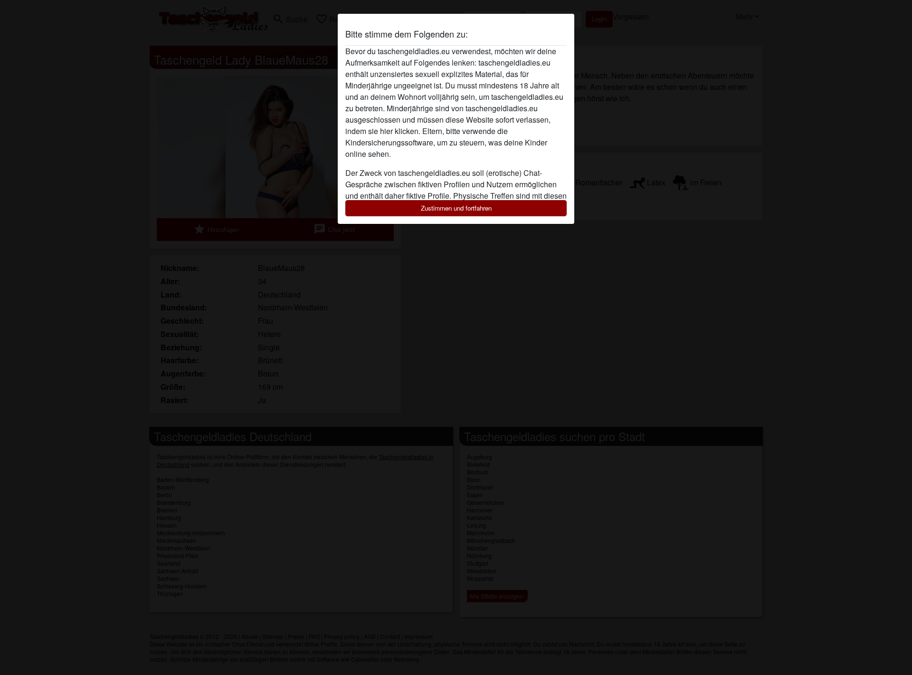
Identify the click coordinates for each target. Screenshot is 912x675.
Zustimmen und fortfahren (456, 207)
